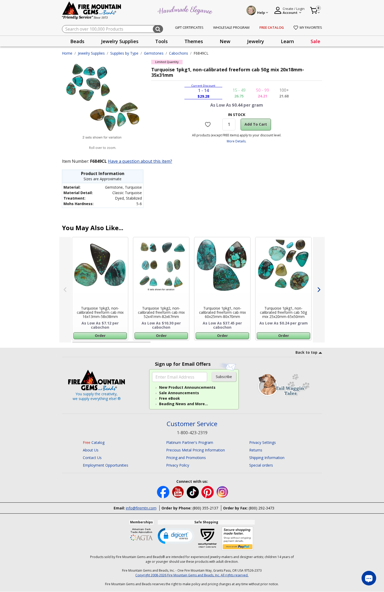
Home (67, 53)
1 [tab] (75, 344)
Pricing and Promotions (186, 457)
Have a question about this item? (140, 161)
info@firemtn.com (141, 508)
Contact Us (92, 457)
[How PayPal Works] (237, 538)
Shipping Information (266, 457)
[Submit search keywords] (158, 29)
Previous (65, 290)
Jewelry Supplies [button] (119, 41)
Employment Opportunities (105, 465)
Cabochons (178, 53)
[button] (176, 535)
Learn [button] (287, 41)
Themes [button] (193, 41)
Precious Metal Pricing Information (195, 450)
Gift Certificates (189, 27)
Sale (315, 41)
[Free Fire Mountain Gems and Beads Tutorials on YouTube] (178, 491)
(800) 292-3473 (261, 508)
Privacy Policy (177, 465)
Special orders (261, 465)
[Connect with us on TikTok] (193, 491)
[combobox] (112, 29)
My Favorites (311, 27)
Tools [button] (161, 41)
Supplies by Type (124, 53)
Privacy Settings (262, 442)
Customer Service (192, 424)
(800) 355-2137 (205, 508)
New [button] (225, 41)
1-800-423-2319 (192, 433)
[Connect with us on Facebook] (163, 491)
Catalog (93, 442)
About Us (90, 450)
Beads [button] (77, 41)
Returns (255, 450)
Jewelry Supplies (91, 53)
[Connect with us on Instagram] (222, 491)
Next (319, 290)
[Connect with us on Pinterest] (208, 491)
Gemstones (154, 53)
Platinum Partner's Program (189, 442)
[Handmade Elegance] (185, 9)
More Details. (236, 141)
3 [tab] (236, 344)
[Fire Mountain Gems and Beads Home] (91, 10)
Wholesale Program (231, 27)
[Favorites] (208, 124)
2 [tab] (155, 344)
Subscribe (224, 376)
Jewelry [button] (255, 41)
